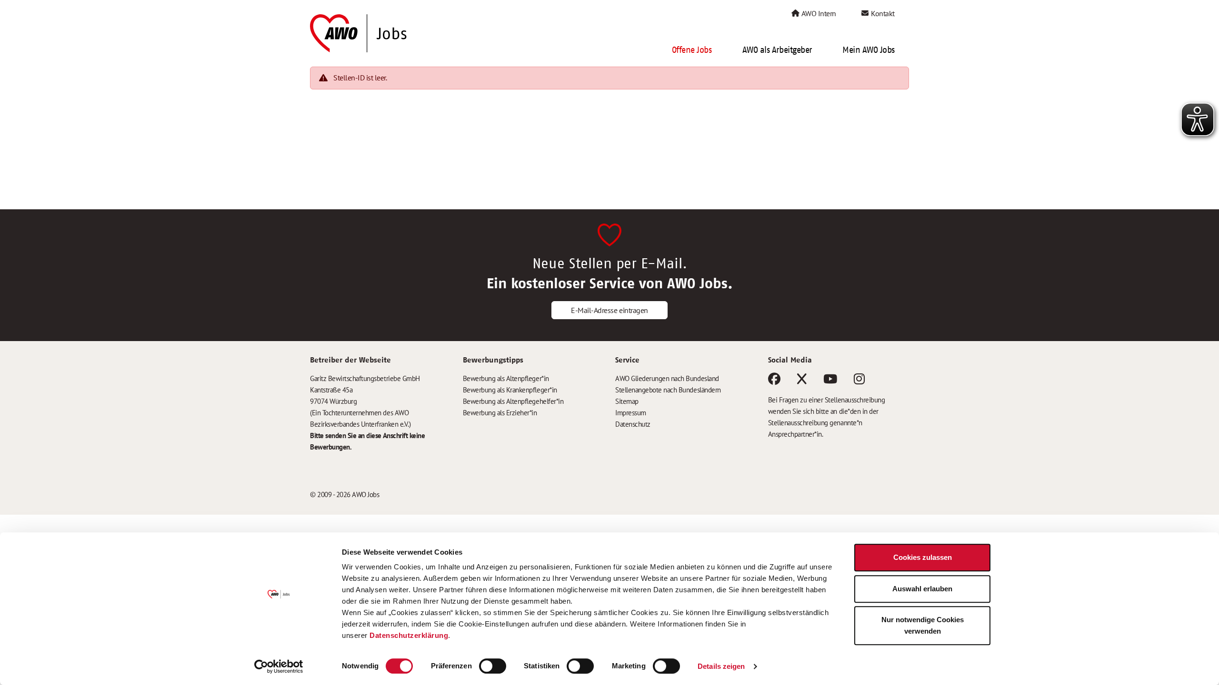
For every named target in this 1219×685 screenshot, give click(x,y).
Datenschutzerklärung (409, 635)
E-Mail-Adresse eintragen (609, 310)
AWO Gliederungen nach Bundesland (667, 378)
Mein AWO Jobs (868, 50)
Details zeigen (721, 666)
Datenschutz (632, 424)
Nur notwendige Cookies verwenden (922, 625)
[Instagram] (859, 380)
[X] (802, 380)
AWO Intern (818, 13)
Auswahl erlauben (922, 589)
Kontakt (882, 13)
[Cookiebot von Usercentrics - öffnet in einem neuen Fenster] (278, 666)
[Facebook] (774, 380)
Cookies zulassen (922, 557)
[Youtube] (830, 380)
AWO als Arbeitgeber (777, 50)
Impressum (630, 412)
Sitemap (627, 401)
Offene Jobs (692, 50)
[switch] (492, 666)
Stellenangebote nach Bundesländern (668, 389)
